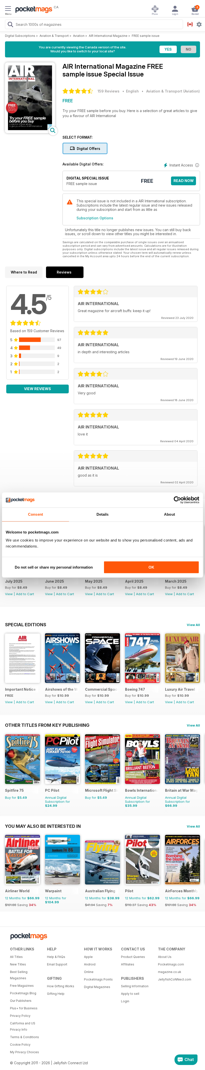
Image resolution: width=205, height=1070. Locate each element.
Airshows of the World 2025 (61, 689)
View (9, 594)
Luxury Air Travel (180, 689)
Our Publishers (21, 1001)
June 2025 (54, 581)
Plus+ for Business (24, 1008)
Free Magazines (22, 986)
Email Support (57, 964)
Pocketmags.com (171, 964)
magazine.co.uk (169, 972)
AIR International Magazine (108, 36)
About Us (165, 957)
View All (193, 625)
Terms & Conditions (24, 1037)
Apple (88, 957)
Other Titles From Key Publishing (47, 725)
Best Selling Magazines (19, 975)
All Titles (16, 957)
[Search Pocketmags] (10, 25)
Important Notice (20, 689)
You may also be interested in (43, 826)
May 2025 (93, 581)
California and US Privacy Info (22, 1026)
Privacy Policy (20, 1016)
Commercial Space (101, 689)
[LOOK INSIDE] (30, 132)
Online (89, 972)
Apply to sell (130, 994)
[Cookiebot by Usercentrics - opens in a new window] (177, 500)
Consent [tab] (35, 514)
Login (125, 1001)
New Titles (18, 964)
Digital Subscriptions (20, 36)
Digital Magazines (97, 987)
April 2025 (134, 581)
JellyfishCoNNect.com (174, 979)
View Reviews (37, 389)
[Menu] (8, 9)
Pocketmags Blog (23, 993)
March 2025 (175, 581)
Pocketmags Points (98, 979)
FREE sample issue (146, 36)
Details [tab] (102, 514)
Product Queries (133, 957)
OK (151, 567)
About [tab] (169, 514)
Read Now (184, 181)
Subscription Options (94, 218)
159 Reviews (109, 91)
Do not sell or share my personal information (54, 567)
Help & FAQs (56, 957)
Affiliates (127, 964)
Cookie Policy (20, 1044)
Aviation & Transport (54, 36)
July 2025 (13, 581)
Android (90, 964)
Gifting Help (55, 994)
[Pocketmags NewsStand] (32, 10)
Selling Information (134, 986)
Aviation (78, 36)
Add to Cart (25, 594)
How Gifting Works (60, 986)
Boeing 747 (135, 689)
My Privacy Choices (24, 1052)
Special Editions (25, 624)
